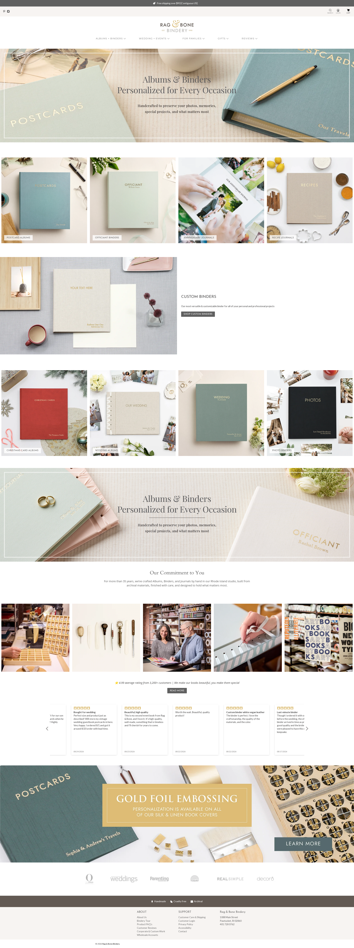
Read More (177, 690)
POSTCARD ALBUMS (18, 238)
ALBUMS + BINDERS (109, 38)
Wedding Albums (106, 450)
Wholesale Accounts (147, 934)
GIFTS (222, 38)
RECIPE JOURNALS (283, 238)
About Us (142, 917)
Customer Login (186, 920)
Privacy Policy (185, 924)
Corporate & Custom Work (151, 931)
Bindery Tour (143, 920)
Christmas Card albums (22, 450)
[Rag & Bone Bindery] (177, 26)
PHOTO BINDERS (282, 450)
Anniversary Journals (199, 238)
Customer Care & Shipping (192, 917)
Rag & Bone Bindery (110, 944)
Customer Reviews (147, 927)
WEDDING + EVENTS (152, 38)
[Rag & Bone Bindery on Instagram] (9, 12)
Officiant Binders (107, 238)
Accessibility (184, 927)
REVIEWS (248, 38)
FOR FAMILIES (192, 38)
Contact (182, 931)
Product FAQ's (144, 924)
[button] (48, 729)
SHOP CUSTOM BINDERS (198, 314)
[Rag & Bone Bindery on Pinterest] (5, 12)
